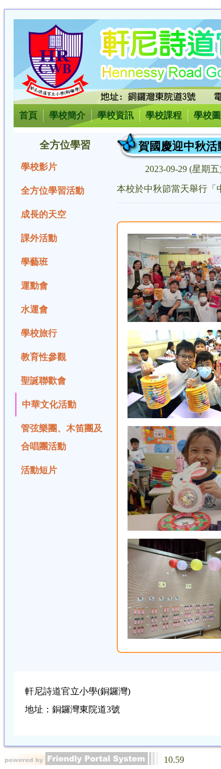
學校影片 (39, 166)
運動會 (34, 285)
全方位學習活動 (52, 190)
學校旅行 (39, 333)
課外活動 (39, 238)
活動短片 (39, 470)
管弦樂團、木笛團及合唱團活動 (62, 437)
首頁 (28, 115)
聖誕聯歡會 (43, 380)
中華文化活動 (49, 404)
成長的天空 (43, 214)
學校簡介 (67, 115)
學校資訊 (115, 115)
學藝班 (34, 262)
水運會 (34, 309)
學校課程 (164, 115)
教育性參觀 (43, 357)
